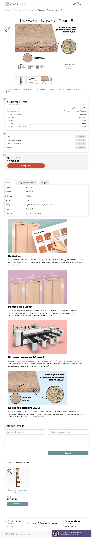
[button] (18, 48)
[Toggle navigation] (85, 4)
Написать (68, 453)
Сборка (44, 183)
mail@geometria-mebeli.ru (34, 4)
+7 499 (15, 521)
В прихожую (19, 10)
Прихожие (31, 10)
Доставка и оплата (27, 183)
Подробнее (17, 504)
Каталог (8, 10)
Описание (10, 183)
